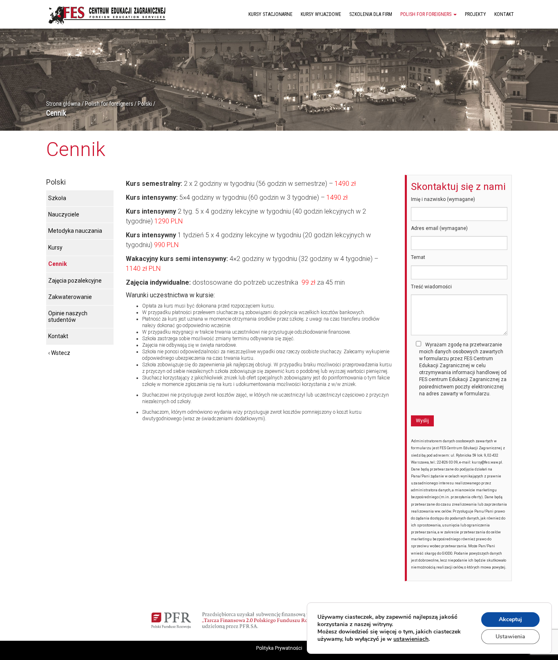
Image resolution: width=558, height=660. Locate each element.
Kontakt (504, 14)
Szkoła (57, 198)
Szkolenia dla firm (370, 14)
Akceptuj (510, 619)
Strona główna (63, 103)
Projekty (475, 14)
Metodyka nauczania (75, 230)
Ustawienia (510, 636)
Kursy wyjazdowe (321, 14)
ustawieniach (411, 639)
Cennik (57, 264)
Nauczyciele (63, 214)
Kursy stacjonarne (270, 14)
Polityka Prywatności (279, 648)
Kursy (55, 247)
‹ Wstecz (59, 353)
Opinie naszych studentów (67, 316)
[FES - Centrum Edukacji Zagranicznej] (107, 13)
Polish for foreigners (426, 14)
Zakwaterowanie (70, 297)
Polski (145, 103)
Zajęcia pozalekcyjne (75, 280)
